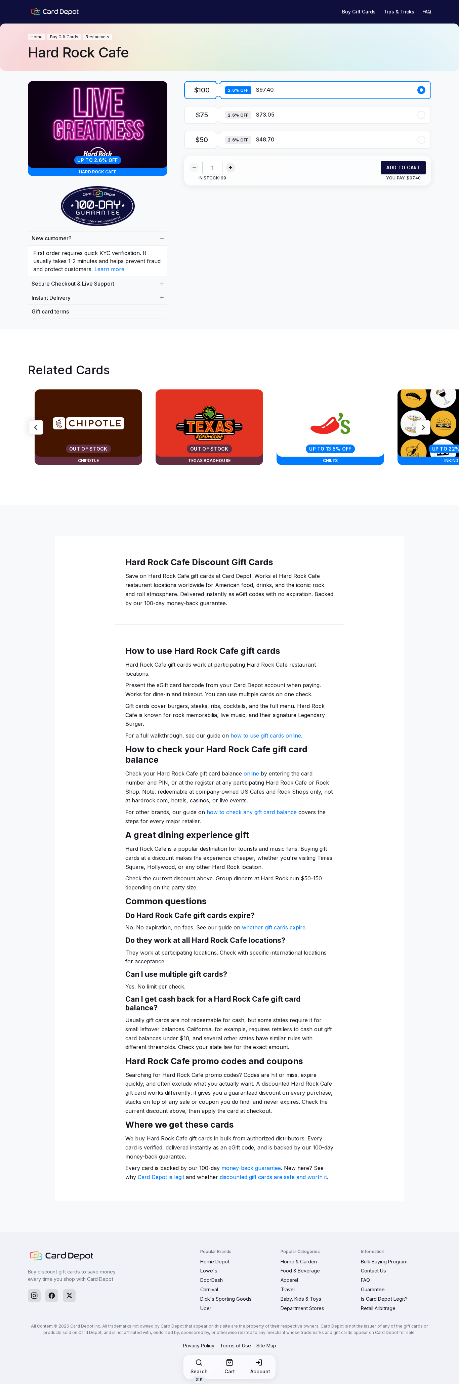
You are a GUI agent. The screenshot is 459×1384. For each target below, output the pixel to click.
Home (37, 36)
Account (260, 1371)
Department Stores (302, 1308)
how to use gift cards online (266, 735)
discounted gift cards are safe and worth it (273, 1177)
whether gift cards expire (273, 927)
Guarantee (373, 1289)
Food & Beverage (300, 1270)
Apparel (289, 1280)
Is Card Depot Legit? (384, 1299)
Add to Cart (403, 167)
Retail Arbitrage (378, 1308)
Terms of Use (235, 1345)
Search (199, 1374)
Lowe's (208, 1270)
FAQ (426, 11)
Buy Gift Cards (359, 11)
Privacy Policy (198, 1345)
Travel (288, 1289)
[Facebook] (51, 1295)
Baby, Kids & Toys (301, 1299)
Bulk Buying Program (384, 1261)
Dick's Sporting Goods (226, 1299)
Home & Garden (299, 1261)
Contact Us (373, 1270)
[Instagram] (34, 1295)
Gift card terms (50, 311)
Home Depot (215, 1261)
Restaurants (97, 36)
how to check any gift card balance (252, 812)
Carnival (209, 1289)
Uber (205, 1308)
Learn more (109, 269)
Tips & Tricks (399, 11)
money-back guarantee (251, 1168)
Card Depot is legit (161, 1177)
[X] (69, 1295)
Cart (229, 1371)
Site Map (266, 1345)
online (251, 773)
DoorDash (211, 1280)
